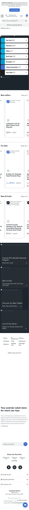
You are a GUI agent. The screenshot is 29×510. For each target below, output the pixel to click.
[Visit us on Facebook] (9, 467)
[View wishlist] (21, 16)
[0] (26, 16)
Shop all (24, 146)
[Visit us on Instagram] (14, 467)
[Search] (26, 21)
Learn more (14, 449)
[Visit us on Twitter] (20, 467)
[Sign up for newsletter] (25, 444)
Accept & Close (14, 10)
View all (24, 95)
